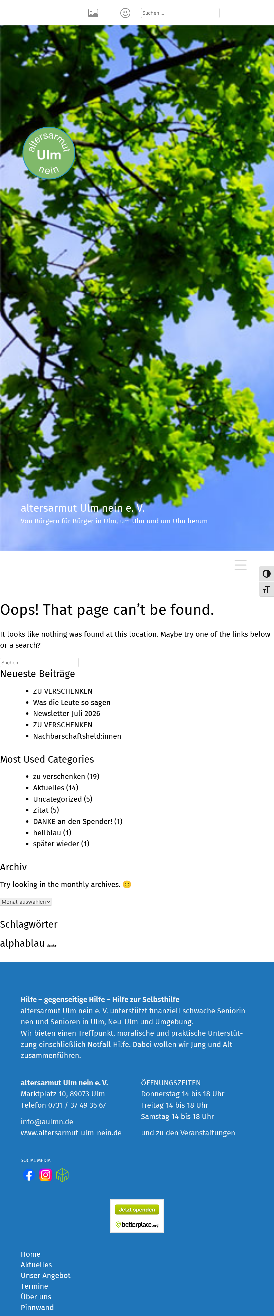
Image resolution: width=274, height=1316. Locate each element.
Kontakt (126, 12)
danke (51, 945)
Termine (34, 1286)
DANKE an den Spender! (72, 821)
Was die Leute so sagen (72, 702)
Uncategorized (57, 799)
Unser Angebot (46, 1275)
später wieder (56, 843)
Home (30, 1254)
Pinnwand (37, 1307)
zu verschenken (59, 776)
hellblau (47, 832)
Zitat (40, 810)
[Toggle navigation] (240, 565)
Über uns (36, 1296)
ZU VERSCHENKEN (63, 691)
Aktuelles (48, 787)
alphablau (22, 943)
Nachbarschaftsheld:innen (77, 736)
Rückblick (94, 12)
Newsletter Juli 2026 (66, 713)
